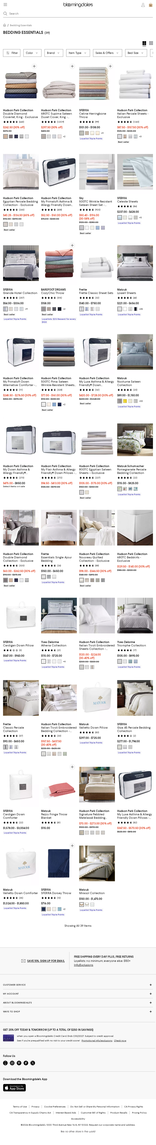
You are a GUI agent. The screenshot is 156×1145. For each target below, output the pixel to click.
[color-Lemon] (125, 401)
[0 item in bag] (150, 5)
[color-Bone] (125, 309)
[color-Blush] (59, 136)
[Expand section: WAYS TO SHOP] (78, 1011)
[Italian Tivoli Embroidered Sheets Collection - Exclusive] (97, 615)
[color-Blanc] (54, 661)
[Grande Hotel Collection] (21, 263)
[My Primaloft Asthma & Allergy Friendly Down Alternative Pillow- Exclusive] (59, 172)
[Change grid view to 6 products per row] (151, 43)
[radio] (5, 136)
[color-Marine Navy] (16, 136)
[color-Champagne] (5, 136)
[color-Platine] (49, 661)
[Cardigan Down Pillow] (21, 615)
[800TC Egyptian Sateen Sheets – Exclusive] (97, 440)
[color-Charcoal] (11, 136)
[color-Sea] (136, 489)
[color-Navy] (136, 309)
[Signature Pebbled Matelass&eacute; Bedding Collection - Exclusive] (97, 784)
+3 (140, 136)
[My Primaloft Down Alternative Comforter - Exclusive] (21, 352)
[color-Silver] (21, 136)
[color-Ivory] (92, 228)
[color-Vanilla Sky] (11, 224)
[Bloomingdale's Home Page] (78, 5)
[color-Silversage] (92, 133)
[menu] (5, 4)
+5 (140, 217)
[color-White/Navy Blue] (5, 309)
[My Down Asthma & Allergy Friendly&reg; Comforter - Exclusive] (21, 440)
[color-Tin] (130, 747)
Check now (120, 1040)
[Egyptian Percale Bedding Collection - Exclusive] (21, 172)
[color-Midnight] (43, 909)
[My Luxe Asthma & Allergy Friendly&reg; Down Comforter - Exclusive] (97, 352)
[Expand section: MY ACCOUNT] (78, 994)
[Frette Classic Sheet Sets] (97, 263)
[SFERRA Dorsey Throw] (59, 863)
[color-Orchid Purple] (103, 228)
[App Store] (14, 1088)
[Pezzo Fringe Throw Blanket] (59, 784)
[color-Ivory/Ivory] (11, 309)
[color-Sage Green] (65, 754)
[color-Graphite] (54, 309)
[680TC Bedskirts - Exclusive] (135, 527)
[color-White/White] (16, 309)
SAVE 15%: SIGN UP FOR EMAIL (46, 961)
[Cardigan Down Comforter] (21, 784)
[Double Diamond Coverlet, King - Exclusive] (21, 84)
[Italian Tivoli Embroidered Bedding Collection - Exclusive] (59, 698)
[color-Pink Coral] (125, 489)
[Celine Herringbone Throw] (97, 84)
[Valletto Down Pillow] (97, 698)
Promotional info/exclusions (97, 1040)
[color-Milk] (54, 577)
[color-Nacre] (59, 661)
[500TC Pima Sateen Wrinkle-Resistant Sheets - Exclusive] (59, 352)
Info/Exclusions (83, 965)
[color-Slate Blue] (82, 133)
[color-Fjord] (130, 661)
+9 (26, 309)
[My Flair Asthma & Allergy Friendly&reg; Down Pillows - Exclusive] (59, 440)
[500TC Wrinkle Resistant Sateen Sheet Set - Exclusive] (97, 172)
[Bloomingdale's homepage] (5, 25)
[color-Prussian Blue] (130, 489)
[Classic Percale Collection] (21, 698)
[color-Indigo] (59, 309)
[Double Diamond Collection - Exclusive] (21, 527)
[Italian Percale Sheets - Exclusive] (135, 84)
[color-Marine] (59, 404)
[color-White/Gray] (5, 747)
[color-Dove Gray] (43, 309)
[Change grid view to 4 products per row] (144, 43)
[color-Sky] (59, 909)
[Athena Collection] (59, 615)
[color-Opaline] (136, 136)
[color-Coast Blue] (97, 228)
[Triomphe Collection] (135, 615)
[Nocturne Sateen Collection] (135, 352)
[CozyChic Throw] (59, 263)
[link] (21, 123)
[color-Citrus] (120, 489)
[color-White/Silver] (82, 667)
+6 (64, 661)
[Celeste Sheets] (135, 172)
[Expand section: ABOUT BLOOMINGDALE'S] (78, 1002)
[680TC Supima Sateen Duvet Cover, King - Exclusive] (59, 84)
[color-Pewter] (43, 136)
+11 (102, 133)
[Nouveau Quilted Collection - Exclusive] (97, 527)
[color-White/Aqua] (21, 309)
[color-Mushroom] (87, 133)
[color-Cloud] (54, 136)
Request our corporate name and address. (112, 1125)
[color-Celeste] (136, 661)
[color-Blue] (120, 218)
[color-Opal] (92, 905)
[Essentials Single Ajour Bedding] (59, 527)
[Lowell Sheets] (135, 263)
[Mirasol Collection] (97, 863)
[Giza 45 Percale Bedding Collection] (135, 698)
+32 (141, 401)
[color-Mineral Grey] (82, 228)
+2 (64, 136)
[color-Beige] (87, 580)
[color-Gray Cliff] (49, 577)
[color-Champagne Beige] (49, 909)
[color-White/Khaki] (92, 309)
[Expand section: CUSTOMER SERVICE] (78, 985)
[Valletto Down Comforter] (21, 863)
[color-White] (27, 136)
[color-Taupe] (97, 133)
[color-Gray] (136, 218)
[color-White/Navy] (87, 309)
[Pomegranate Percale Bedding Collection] (135, 440)
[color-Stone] (49, 309)
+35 (141, 309)
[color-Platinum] (120, 401)
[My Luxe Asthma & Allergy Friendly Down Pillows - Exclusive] (135, 784)
